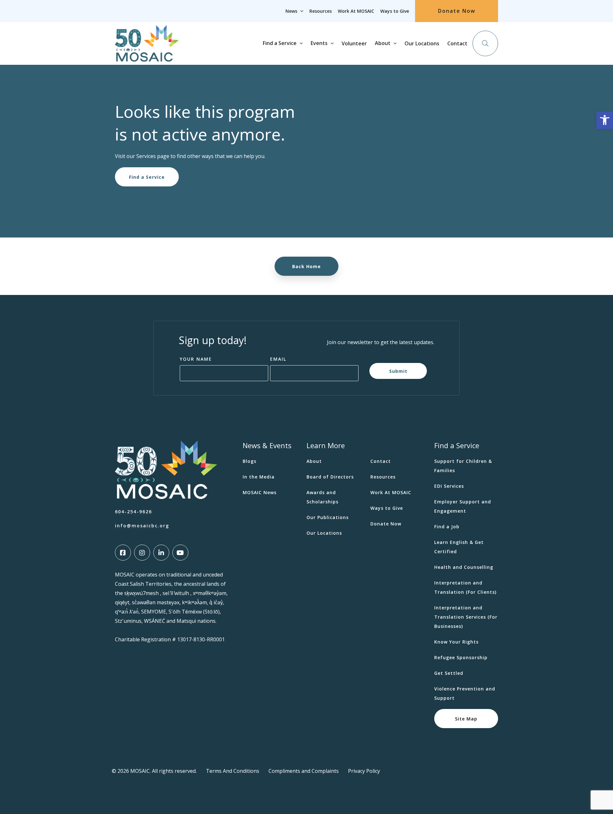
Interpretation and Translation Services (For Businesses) (465, 617)
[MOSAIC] (147, 56)
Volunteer (354, 43)
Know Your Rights (456, 642)
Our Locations (422, 43)
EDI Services (449, 486)
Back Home (306, 266)
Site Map (466, 718)
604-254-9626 (133, 512)
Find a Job (446, 527)
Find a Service (280, 43)
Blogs (249, 461)
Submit (398, 371)
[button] (604, 120)
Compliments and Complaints (304, 770)
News (291, 11)
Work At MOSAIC (356, 11)
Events (319, 43)
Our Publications (327, 517)
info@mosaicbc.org (142, 526)
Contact (457, 43)
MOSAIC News (259, 492)
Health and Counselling (463, 567)
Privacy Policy (364, 770)
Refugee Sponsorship (461, 657)
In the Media (259, 477)
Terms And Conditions (232, 770)
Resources (320, 11)
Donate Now (456, 10)
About (382, 43)
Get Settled (448, 673)
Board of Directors (330, 477)
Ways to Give (394, 11)
